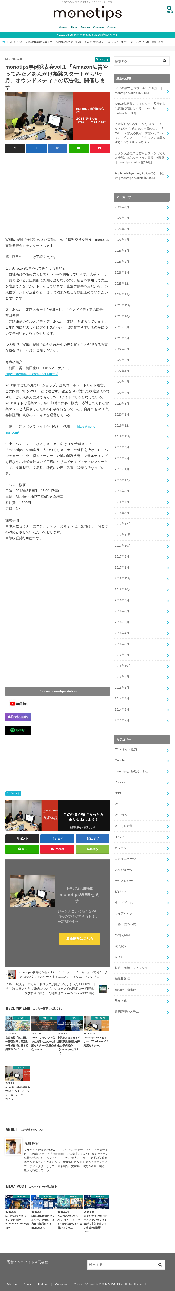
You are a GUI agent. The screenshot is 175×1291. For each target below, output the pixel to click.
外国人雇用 (122, 935)
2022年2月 (122, 360)
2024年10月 (123, 316)
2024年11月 (123, 305)
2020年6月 (122, 381)
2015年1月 (122, 687)
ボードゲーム (124, 902)
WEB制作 (121, 815)
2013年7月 (122, 720)
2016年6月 (122, 611)
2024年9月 (122, 327)
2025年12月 (123, 283)
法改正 (119, 957)
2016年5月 (122, 622)
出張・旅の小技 (125, 924)
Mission (63, 27)
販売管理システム (127, 1011)
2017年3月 (122, 556)
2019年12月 (123, 425)
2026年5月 (122, 229)
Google (120, 760)
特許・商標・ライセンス (131, 968)
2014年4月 (122, 698)
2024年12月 (123, 294)
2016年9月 (122, 600)
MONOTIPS (112, 1284)
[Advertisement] (57, 192)
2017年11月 (123, 534)
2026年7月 (122, 207)
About (74, 27)
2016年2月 (122, 655)
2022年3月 (122, 349)
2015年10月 (123, 665)
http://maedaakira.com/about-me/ (30, 374)
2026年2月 (122, 261)
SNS (118, 793)
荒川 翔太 (31, 1143)
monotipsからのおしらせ (131, 771)
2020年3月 (122, 403)
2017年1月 (122, 567)
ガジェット (122, 848)
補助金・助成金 (125, 990)
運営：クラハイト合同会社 (27, 1262)
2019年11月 (123, 436)
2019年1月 (122, 469)
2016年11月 (123, 578)
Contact (111, 27)
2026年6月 (122, 218)
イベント (15, 793)
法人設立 (121, 946)
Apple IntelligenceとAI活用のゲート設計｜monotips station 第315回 (140, 176)
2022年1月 (122, 371)
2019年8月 (122, 447)
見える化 (121, 1000)
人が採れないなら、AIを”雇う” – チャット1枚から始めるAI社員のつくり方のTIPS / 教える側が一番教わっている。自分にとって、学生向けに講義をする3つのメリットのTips (140, 133)
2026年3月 (122, 250)
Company (98, 27)
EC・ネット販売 (126, 749)
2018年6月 (122, 491)
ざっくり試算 (124, 826)
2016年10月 (123, 589)
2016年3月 (122, 644)
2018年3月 (122, 513)
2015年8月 (122, 676)
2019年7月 (122, 458)
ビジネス (121, 891)
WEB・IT (121, 804)
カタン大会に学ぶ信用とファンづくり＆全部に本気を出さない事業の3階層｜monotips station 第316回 (140, 158)
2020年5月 (122, 392)
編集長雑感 (122, 978)
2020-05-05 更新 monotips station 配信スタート (88, 34)
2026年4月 (122, 239)
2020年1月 (122, 414)
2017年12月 (123, 523)
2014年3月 (122, 709)
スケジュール (124, 869)
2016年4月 (122, 633)
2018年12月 (123, 480)
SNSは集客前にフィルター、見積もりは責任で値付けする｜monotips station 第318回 (140, 108)
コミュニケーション (128, 858)
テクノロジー (124, 880)
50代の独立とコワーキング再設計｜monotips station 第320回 (139, 91)
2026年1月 (122, 272)
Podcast (85, 27)
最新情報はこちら (79, 938)
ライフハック (124, 913)
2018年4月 (122, 502)
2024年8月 (122, 338)
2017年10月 (123, 545)
